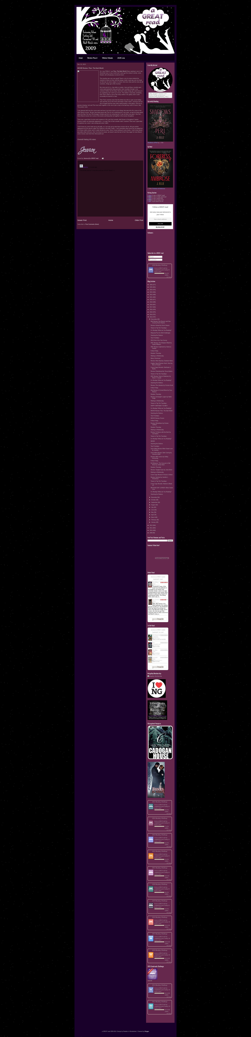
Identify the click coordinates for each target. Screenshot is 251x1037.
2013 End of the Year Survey (159, 340)
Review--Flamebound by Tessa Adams (161, 371)
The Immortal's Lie (156, 643)
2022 (151, 294)
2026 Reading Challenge (159, 265)
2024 (151, 289)
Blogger (147, 1031)
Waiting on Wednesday (157, 356)
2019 (151, 302)
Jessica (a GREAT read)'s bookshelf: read (158, 578)
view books (168, 277)
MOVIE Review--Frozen (157, 418)
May (152, 512)
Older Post (139, 220)
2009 (151, 533)
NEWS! (153, 441)
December (154, 319)
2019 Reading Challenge (159, 901)
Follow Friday (154, 351)
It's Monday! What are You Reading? (161, 330)
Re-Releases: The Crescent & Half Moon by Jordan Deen (160, 463)
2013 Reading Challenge (159, 1001)
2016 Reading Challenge (159, 950)
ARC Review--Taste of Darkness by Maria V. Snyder (161, 377)
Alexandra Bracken (158, 660)
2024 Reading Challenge (159, 818)
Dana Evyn (156, 602)
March (153, 517)
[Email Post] (102, 158)
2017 (151, 307)
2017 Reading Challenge (159, 934)
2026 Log (121, 58)
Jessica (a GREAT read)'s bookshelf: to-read (158, 631)
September (154, 502)
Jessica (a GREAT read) (160, 268)
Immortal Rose (154, 658)
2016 (151, 309)
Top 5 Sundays (155, 337)
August (153, 505)
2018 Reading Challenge (159, 917)
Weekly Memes (107, 58)
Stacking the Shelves (157, 335)
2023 (151, 292)
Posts (152, 257)
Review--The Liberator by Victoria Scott (162, 385)
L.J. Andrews (157, 652)
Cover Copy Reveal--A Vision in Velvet (161, 474)
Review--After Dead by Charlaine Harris (162, 360)
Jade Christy (156, 645)
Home (81, 58)
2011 (151, 528)
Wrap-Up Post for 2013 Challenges (160, 333)
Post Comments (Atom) (92, 224)
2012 (151, 525)
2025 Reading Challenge (159, 802)
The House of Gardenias (156, 636)
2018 (151, 304)
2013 (151, 317)
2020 (151, 299)
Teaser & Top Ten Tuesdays (159, 328)
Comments (153, 259)
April (152, 514)
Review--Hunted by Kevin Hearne (160, 325)
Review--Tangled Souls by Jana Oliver (161, 469)
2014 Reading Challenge (159, 985)
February (154, 519)
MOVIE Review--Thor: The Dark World (161, 410)
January (153, 522)
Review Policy (92, 58)
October (153, 500)
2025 (151, 287)
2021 (151, 297)
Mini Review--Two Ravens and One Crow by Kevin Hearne (161, 322)
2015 (151, 312)
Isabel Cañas (157, 638)
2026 (151, 284)
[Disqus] (110, 188)
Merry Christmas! (156, 358)
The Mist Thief (154, 650)
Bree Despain (157, 585)
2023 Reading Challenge (159, 835)
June (152, 510)
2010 (151, 530)
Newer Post (82, 220)
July (152, 507)
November (154, 497)
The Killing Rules (155, 583)
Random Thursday (156, 353)
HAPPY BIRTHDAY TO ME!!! (159, 405)
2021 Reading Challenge (159, 868)
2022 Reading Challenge (159, 851)
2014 (151, 314)
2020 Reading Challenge (159, 884)
